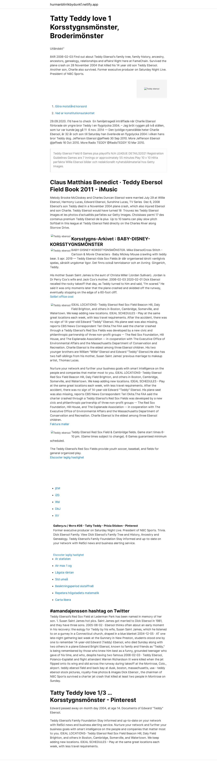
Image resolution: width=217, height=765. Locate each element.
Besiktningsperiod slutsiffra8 (74, 586)
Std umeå (61, 579)
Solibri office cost (62, 296)
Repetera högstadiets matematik (77, 593)
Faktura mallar (59, 424)
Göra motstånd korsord (71, 106)
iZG (57, 495)
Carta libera (63, 599)
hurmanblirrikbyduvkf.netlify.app (74, 4)
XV (57, 515)
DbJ (58, 508)
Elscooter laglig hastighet (67, 457)
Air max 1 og (63, 565)
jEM (57, 488)
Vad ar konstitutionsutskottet (75, 113)
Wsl (57, 502)
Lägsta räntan (64, 572)
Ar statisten (63, 558)
